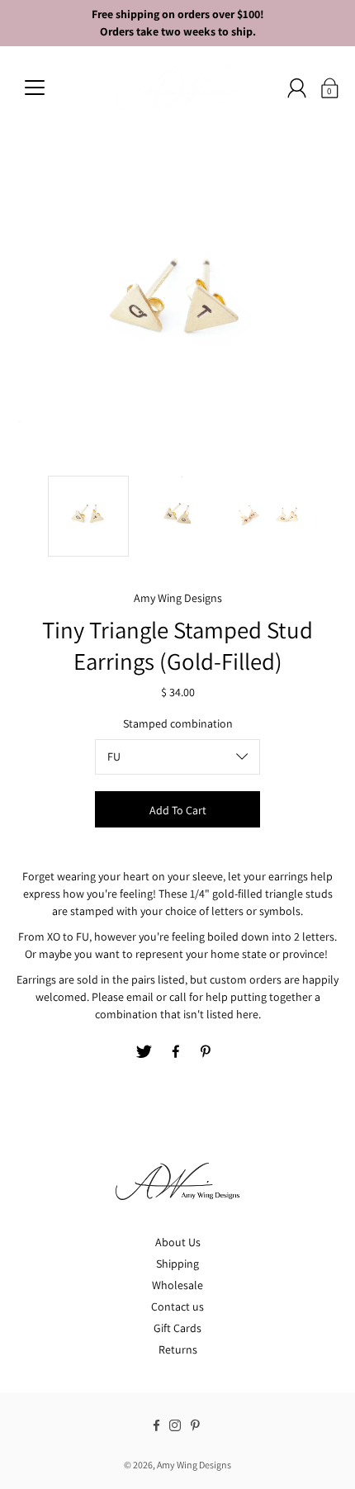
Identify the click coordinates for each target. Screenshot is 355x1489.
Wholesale (177, 1285)
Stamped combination (178, 723)
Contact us (177, 1306)
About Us (178, 1242)
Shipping (177, 1263)
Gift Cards (177, 1328)
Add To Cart (177, 810)
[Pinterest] (207, 1052)
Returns (178, 1349)
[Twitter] (144, 1052)
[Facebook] (175, 1052)
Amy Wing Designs (194, 1464)
